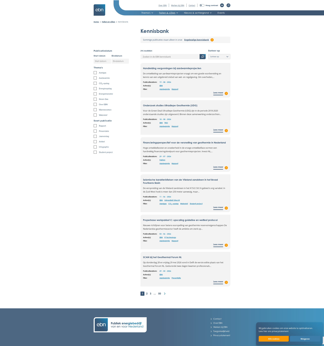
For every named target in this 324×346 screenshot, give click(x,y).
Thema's (145, 12)
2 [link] (147, 293)
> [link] (164, 294)
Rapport (175, 89)
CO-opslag (173, 204)
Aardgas (163, 204)
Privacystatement (221, 335)
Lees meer (218, 92)
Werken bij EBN (177, 5)
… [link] (155, 293)
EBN (161, 86)
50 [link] (159, 293)
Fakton (162, 160)
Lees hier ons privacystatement (274, 331)
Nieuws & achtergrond (196, 12)
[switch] (208, 5)
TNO (166, 123)
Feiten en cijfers (108, 22)
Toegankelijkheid (221, 331)
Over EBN (163, 5)
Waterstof (184, 204)
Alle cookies (273, 339)
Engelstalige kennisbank (196, 39)
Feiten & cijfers (167, 12)
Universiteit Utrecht (172, 200)
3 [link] (150, 293)
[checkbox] (111, 72)
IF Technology (170, 237)
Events (221, 12)
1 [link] (142, 293)
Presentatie (176, 278)
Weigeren (305, 339)
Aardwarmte (164, 89)
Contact (192, 5)
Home (96, 22)
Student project (196, 204)
